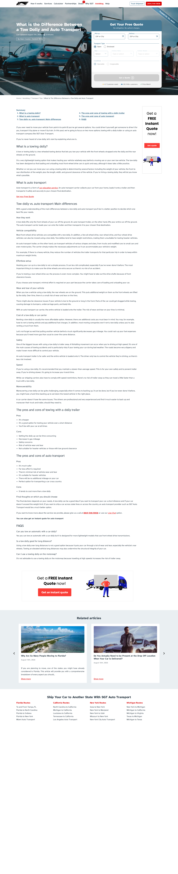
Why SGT (89, 3)
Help (107, 3)
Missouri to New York (99, 716)
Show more (26, 679)
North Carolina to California (64, 707)
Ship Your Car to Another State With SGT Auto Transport (89, 697)
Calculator (58, 3)
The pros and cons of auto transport (97, 116)
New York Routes (98, 702)
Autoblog (99, 3)
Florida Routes (23, 702)
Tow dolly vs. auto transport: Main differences (40, 119)
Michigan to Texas (134, 719)
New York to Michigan (136, 707)
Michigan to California (62, 710)
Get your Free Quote (25, 196)
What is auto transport (29, 116)
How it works (36, 3)
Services (48, 3)
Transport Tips (37, 98)
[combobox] (108, 36)
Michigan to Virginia (135, 713)
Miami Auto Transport (25, 719)
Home (18, 98)
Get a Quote (124, 77)
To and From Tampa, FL (26, 707)
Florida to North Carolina (26, 710)
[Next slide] (163, 653)
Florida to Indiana (23, 713)
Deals (80, 3)
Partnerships (70, 3)
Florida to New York (24, 716)
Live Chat (112, 513)
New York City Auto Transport (102, 719)
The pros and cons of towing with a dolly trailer (103, 113)
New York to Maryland (99, 710)
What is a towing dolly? (30, 113)
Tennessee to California (63, 716)
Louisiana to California (62, 713)
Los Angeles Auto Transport (65, 719)
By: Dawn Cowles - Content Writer (30, 39)
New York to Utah (97, 713)
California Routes (61, 702)
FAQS (83, 119)
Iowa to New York (97, 707)
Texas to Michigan (134, 716)
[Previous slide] (14, 653)
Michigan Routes (135, 702)
